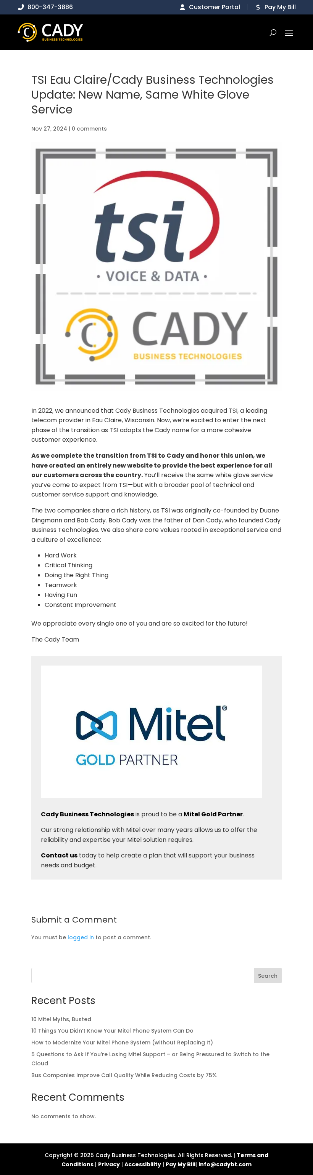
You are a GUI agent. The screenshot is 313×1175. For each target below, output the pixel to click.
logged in (81, 937)
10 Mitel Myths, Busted (61, 1019)
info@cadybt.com (225, 1164)
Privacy (109, 1164)
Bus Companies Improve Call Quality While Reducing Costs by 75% (124, 1075)
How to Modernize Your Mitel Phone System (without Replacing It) (122, 1042)
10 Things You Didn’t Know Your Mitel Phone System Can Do (112, 1031)
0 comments (89, 129)
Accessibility (142, 1164)
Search (268, 976)
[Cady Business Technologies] (50, 32)
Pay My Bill (180, 1164)
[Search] (273, 32)
